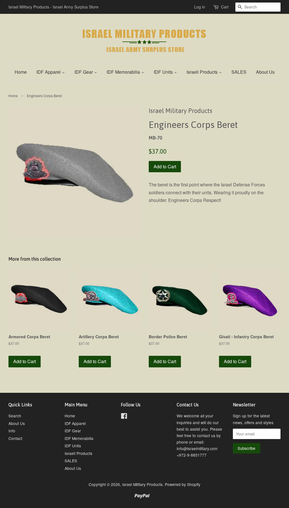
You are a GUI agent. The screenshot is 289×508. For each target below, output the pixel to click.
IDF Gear (84, 72)
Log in (199, 7)
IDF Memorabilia (124, 72)
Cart (225, 7)
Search (14, 415)
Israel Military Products (142, 484)
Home (21, 72)
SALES (238, 72)
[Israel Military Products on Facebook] (124, 417)
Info (11, 430)
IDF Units (164, 72)
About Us (265, 72)
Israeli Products (203, 72)
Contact (15, 438)
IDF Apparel (49, 72)
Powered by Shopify (182, 484)
